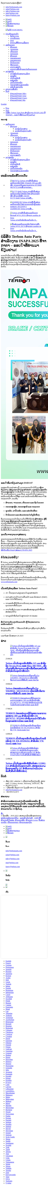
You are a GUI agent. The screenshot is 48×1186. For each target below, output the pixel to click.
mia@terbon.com (12, 13)
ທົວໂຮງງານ (14, 36)
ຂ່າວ (12, 41)
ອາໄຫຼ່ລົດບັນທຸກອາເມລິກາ (20, 74)
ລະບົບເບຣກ (10, 45)
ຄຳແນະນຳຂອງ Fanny (18, 98)
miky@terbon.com (12, 11)
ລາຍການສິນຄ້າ (12, 89)
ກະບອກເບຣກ (15, 58)
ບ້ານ (7, 108)
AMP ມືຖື (37, 818)
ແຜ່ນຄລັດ (14, 80)
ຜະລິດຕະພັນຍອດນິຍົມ (9, 818)
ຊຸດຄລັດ (13, 76)
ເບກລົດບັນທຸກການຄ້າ (23, 131)
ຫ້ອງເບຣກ (14, 65)
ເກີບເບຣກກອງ (12, 822)
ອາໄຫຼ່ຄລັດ (10, 71)
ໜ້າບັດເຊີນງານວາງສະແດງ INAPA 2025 (16, 550)
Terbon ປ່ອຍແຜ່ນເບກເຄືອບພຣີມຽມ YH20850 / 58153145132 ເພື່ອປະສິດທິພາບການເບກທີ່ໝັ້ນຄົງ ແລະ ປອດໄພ (25, 691)
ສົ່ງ (2, 814)
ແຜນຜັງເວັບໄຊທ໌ (26, 818)
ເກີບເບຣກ (14, 52)
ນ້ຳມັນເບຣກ (15, 63)
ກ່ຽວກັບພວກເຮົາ (12, 34)
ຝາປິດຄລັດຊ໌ (15, 78)
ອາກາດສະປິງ (15, 67)
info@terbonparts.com (14, 7)
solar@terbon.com (12, 9)
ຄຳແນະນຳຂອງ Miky (18, 94)
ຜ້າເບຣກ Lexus (32, 820)
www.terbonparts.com (9, 582)
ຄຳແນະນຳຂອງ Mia (17, 100)
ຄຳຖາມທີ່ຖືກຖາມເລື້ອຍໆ (19, 43)
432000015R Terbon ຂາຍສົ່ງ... (21, 209)
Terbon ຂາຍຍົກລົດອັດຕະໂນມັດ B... (23, 220)
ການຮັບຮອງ (15, 38)
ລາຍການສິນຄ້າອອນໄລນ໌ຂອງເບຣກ (23, 69)
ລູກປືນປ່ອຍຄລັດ (16, 83)
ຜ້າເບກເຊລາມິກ (25, 822)
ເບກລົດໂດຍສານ (21, 129)
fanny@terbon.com (13, 15)
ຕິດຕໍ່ (7, 91)
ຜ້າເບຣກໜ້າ (20, 820)
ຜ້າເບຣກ (13, 47)
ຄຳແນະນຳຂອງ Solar (18, 96)
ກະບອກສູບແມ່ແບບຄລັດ (19, 85)
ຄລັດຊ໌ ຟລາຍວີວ (16, 87)
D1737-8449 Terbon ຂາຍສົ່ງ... (21, 198)
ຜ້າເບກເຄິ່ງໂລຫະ (7, 820)
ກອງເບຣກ (14, 54)
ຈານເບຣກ (14, 49)
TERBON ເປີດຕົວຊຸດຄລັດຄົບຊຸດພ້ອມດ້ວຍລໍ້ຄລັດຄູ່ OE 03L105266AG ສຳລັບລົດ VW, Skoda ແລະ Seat (26, 741)
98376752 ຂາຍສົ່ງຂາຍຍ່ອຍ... (21, 187)
